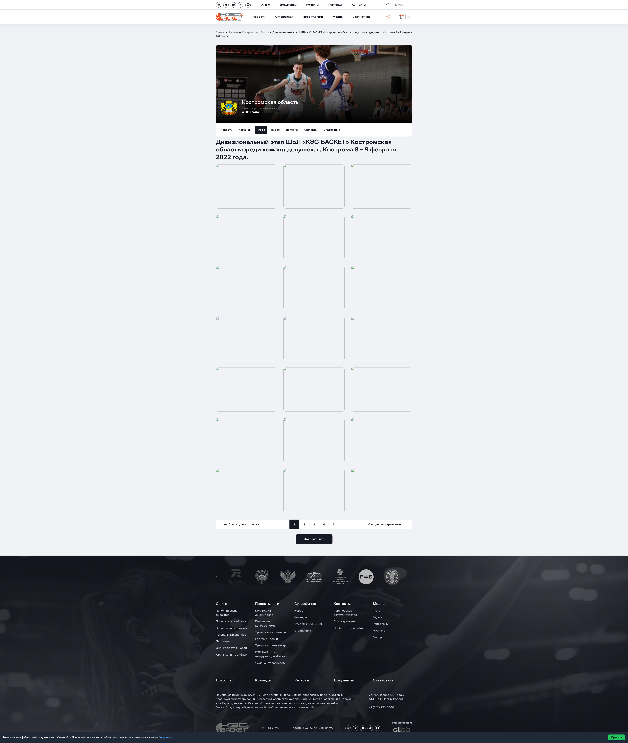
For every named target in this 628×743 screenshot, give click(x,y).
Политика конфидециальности (312, 728)
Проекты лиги (267, 604)
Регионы (312, 4)
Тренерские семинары (270, 632)
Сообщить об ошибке (349, 628)
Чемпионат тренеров (270, 663)
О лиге (265, 4)
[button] (217, 576)
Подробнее (165, 737)
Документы (288, 4)
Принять (616, 737)
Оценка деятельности (231, 648)
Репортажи (381, 623)
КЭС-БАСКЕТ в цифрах (231, 654)
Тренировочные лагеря (271, 645)
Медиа (338, 16)
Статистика (361, 16)
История (292, 129)
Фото (261, 129)
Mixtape (378, 637)
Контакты (359, 4)
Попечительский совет (232, 621)
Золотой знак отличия (231, 628)
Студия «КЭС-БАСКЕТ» (310, 623)
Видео (275, 129)
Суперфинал (284, 16)
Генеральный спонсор (231, 634)
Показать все (314, 539)
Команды (335, 4)
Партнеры (223, 641)
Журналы (379, 630)
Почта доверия (344, 621)
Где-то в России (266, 639)
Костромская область (255, 32)
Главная (220, 32)
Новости (259, 16)
